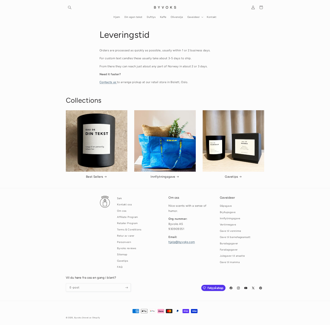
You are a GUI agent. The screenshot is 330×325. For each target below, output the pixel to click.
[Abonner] (126, 287)
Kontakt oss (124, 204)
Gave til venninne (230, 230)
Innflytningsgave (163, 177)
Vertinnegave (228, 224)
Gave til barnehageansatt (235, 237)
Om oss (121, 210)
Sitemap (122, 254)
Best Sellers (94, 177)
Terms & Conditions (129, 229)
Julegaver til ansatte (232, 255)
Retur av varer (125, 235)
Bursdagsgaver (229, 243)
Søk (119, 198)
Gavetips (231, 177)
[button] (70, 7)
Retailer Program (127, 223)
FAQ (119, 267)
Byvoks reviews (126, 248)
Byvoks (77, 317)
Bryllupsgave (228, 212)
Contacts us (108, 82)
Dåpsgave (226, 205)
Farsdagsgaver (229, 249)
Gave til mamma (230, 262)
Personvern (124, 242)
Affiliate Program (127, 217)
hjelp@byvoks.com (181, 242)
